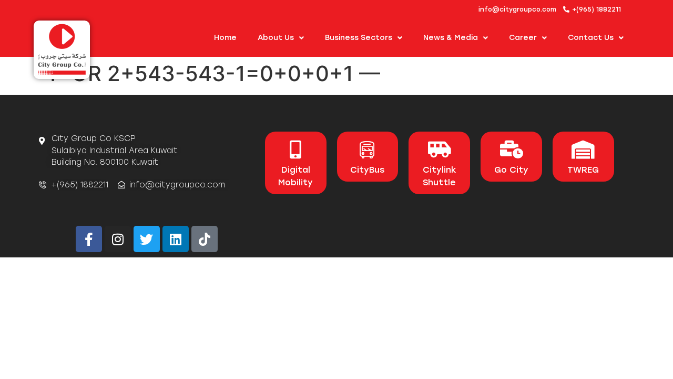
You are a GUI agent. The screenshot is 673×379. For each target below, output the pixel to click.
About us (276, 37)
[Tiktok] (204, 239)
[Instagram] (118, 239)
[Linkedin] (175, 239)
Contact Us (591, 37)
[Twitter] (147, 239)
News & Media (450, 37)
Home (225, 37)
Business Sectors (358, 37)
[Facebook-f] (89, 239)
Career (523, 37)
